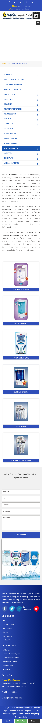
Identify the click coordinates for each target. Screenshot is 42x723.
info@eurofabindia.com (19, 9)
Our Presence (7, 636)
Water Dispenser (10, 138)
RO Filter (7, 119)
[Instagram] (26, 2)
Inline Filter (8, 158)
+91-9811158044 (21, 6)
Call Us (8, 721)
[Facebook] (9, 2)
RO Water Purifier (11, 148)
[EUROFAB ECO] (21, 411)
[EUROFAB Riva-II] (21, 309)
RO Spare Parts (10, 133)
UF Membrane (9, 124)
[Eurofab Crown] (21, 377)
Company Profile (8, 624)
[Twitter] (15, 2)
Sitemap (5, 632)
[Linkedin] (20, 2)
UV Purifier (8, 99)
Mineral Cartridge (11, 163)
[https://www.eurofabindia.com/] (21, 16)
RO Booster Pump (11, 143)
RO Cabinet (8, 104)
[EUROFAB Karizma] (21, 343)
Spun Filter (8, 129)
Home (4, 64)
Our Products (7, 628)
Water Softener (10, 94)
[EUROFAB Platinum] (21, 275)
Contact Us (6, 640)
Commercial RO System (13, 84)
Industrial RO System (12, 89)
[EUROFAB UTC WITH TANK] (21, 446)
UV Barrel (8, 153)
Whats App (21, 721)
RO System (8, 75)
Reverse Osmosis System (14, 79)
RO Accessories (10, 114)
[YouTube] (32, 2)
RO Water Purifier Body (13, 109)
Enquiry (33, 721)
